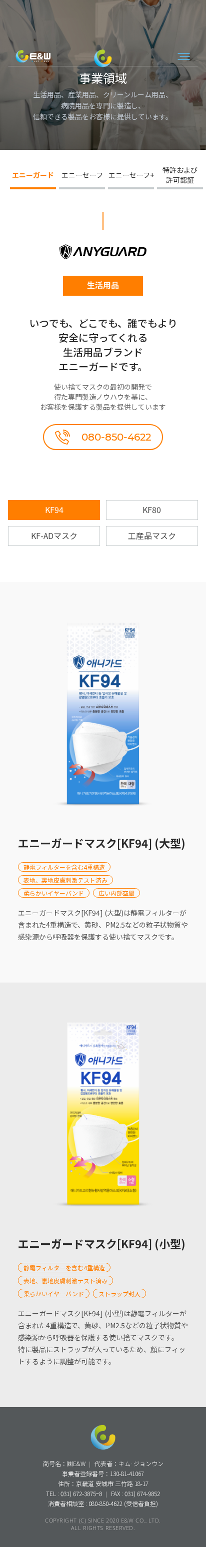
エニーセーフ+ (131, 175)
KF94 (54, 510)
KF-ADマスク (54, 535)
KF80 (151, 510)
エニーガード (33, 175)
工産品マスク (152, 535)
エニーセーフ (82, 175)
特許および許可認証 (180, 175)
